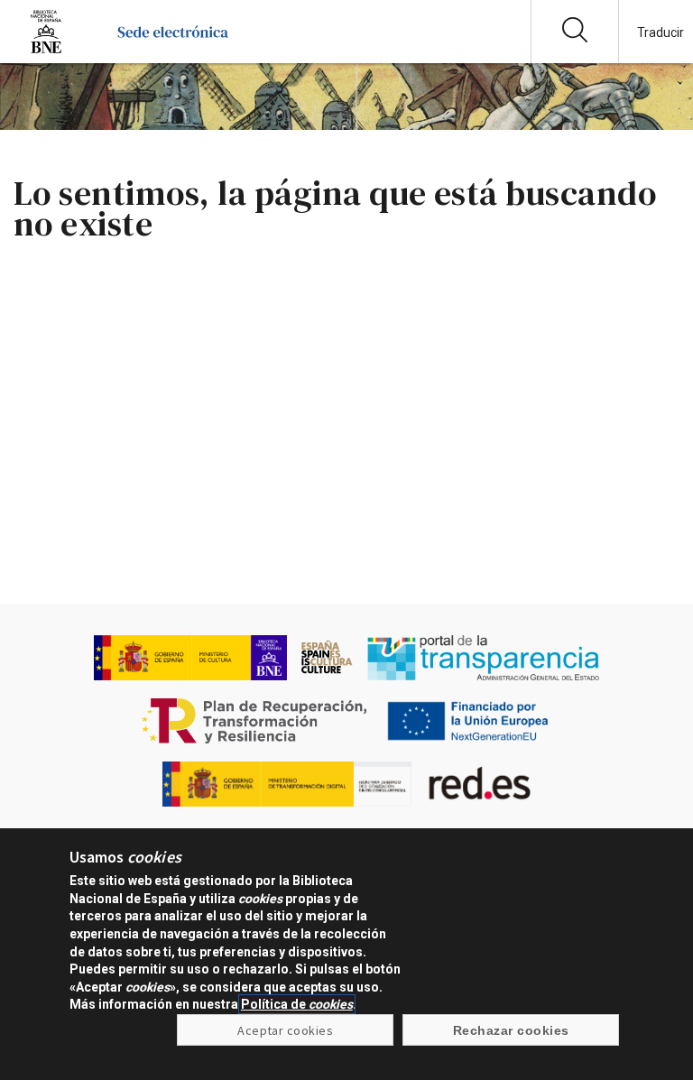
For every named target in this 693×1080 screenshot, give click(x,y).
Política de (297, 1004)
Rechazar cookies (511, 1030)
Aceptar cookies (285, 1030)
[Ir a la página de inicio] (173, 49)
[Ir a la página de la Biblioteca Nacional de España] (46, 49)
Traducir (660, 32)
